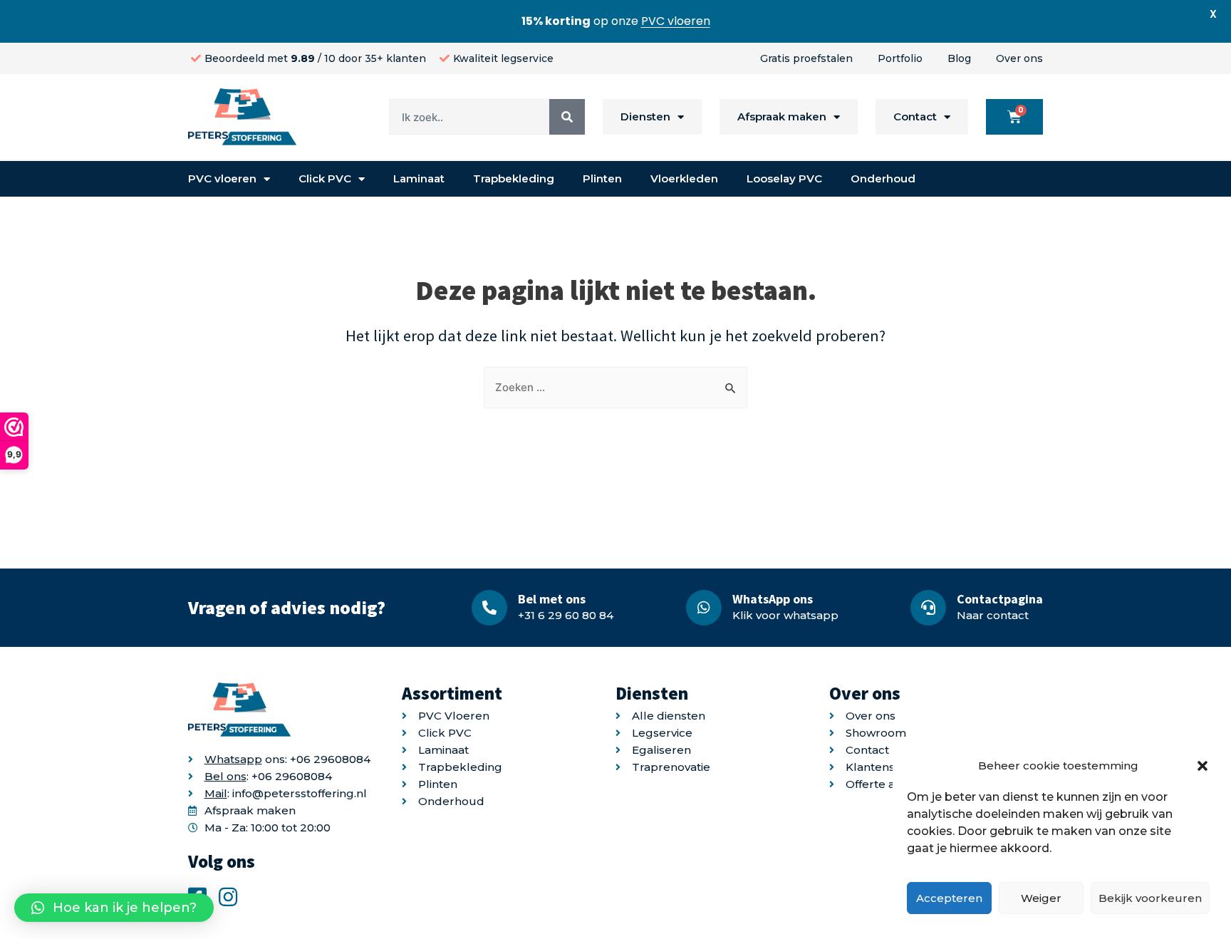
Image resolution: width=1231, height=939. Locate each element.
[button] (1202, 766)
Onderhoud (883, 178)
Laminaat (419, 178)
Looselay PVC (784, 178)
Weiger (1041, 898)
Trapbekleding (513, 178)
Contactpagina (1000, 599)
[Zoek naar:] (615, 387)
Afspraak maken (781, 116)
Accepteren (949, 898)
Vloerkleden (684, 178)
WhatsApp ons (772, 599)
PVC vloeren (222, 178)
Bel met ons (552, 599)
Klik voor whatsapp (785, 615)
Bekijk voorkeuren (1150, 898)
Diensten (645, 116)
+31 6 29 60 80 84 (565, 615)
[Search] (567, 117)
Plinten (602, 178)
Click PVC (324, 178)
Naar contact (993, 615)
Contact (915, 116)
